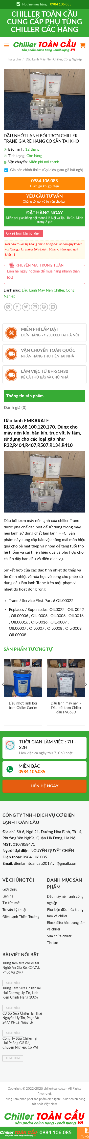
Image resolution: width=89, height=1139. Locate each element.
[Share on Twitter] (26, 307)
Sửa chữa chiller (59, 936)
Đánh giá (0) (15, 408)
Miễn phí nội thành (44, 162)
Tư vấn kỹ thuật (14, 910)
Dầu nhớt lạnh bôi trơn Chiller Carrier (23, 706)
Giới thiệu (9, 889)
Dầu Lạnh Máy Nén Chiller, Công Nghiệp (54, 59)
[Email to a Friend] (35, 307)
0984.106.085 (56, 1132)
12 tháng (32, 149)
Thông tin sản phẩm (25, 396)
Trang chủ (14, 59)
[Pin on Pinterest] (44, 307)
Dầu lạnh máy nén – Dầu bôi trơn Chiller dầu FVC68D (66, 708)
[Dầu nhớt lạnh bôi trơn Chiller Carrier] (23, 678)
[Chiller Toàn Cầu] (44, 45)
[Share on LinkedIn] (53, 307)
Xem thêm (13, 983)
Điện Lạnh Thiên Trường (20, 917)
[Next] (85, 694)
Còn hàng (34, 156)
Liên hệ (7, 896)
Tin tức (52, 943)
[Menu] (7, 45)
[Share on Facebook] (17, 307)
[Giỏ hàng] (82, 45)
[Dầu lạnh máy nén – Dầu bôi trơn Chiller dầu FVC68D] (66, 678)
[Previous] (3, 694)
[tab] (44, 396)
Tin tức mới (11, 903)
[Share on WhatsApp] (8, 307)
